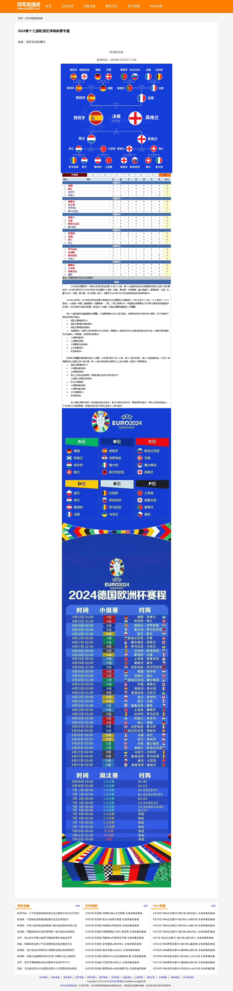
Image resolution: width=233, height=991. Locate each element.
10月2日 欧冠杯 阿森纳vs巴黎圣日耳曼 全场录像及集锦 (114, 937)
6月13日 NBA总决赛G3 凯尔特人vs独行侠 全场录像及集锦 (184, 925)
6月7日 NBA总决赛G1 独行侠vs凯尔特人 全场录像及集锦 (183, 937)
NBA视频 (156, 6)
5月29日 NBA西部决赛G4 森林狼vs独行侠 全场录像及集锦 (184, 950)
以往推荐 (67, 6)
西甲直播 (103, 977)
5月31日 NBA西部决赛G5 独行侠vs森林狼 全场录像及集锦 (184, 944)
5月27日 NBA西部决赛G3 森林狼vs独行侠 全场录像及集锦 (184, 962)
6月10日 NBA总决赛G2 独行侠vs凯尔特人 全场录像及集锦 (184, 931)
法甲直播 (115, 977)
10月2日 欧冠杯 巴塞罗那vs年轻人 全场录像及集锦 (112, 962)
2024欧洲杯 (188, 977)
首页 (48, 6)
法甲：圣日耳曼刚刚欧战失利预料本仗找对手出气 (43, 962)
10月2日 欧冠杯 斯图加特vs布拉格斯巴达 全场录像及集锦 (115, 968)
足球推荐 (139, 977)
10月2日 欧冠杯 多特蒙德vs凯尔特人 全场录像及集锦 (113, 944)
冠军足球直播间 (117, 981)
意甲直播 (79, 977)
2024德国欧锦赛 (34, 18)
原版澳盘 (89, 6)
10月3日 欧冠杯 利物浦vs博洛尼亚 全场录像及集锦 (112, 925)
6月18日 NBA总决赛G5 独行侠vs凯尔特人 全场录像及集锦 (184, 913)
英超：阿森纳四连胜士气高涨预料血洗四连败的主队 (44, 944)
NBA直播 (55, 977)
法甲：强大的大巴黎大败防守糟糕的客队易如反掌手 (44, 937)
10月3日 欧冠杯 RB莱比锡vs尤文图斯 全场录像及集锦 (113, 913)
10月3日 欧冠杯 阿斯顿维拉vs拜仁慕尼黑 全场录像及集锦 (115, 931)
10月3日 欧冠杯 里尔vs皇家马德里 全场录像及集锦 (112, 919)
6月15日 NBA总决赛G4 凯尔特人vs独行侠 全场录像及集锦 (184, 919)
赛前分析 (111, 6)
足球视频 (134, 6)
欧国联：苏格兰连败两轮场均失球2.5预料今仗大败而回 (46, 956)
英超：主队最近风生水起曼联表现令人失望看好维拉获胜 (47, 968)
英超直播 (67, 977)
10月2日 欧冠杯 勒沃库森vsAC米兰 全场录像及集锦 (112, 950)
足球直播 (43, 977)
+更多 (77, 906)
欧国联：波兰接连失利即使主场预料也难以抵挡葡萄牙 (46, 950)
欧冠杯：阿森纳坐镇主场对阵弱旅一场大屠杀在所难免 (46, 931)
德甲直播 (91, 977)
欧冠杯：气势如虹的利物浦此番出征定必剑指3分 (43, 919)
